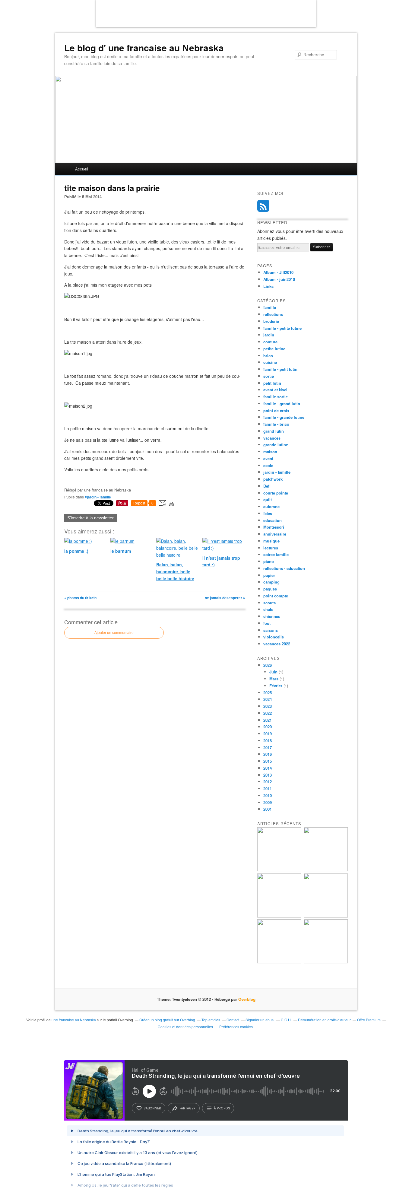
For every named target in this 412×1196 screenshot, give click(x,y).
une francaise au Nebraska (74, 1019)
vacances (271, 438)
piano (268, 561)
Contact (233, 1019)
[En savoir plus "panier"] (279, 916)
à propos (222, 1108)
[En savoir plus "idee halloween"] (279, 962)
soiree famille (276, 554)
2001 (267, 809)
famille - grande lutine (283, 417)
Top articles (210, 1019)
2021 (267, 720)
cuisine (270, 362)
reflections (273, 314)
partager (187, 1108)
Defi (267, 486)
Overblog (246, 999)
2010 (267, 795)
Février (275, 686)
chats (268, 609)
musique (271, 541)
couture (270, 342)
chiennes (271, 616)
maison (270, 451)
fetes (267, 513)
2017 (267, 747)
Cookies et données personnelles (185, 1026)
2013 (267, 775)
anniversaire (274, 534)
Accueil (81, 169)
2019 (267, 733)
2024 (267, 699)
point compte (275, 596)
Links (268, 286)
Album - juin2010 (279, 279)
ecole (268, 465)
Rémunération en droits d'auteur (324, 1019)
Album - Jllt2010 (278, 272)
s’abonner (152, 1108)
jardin (268, 335)
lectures (270, 548)
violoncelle (273, 637)
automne (271, 506)
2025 (267, 692)
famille (269, 307)
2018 (267, 740)
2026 (267, 665)
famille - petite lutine (282, 328)
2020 (267, 727)
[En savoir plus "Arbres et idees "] (326, 916)
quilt (267, 499)
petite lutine (274, 348)
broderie (271, 321)
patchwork (273, 479)
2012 (267, 781)
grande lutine (275, 444)
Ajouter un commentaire (114, 633)
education (272, 520)
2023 (267, 706)
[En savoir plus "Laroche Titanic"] (279, 870)
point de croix (276, 410)
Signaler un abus (260, 1019)
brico (268, 355)
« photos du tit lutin (80, 597)
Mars (273, 679)
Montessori (273, 527)
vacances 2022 (276, 644)
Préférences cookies (236, 1026)
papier (269, 575)
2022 (267, 713)
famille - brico (276, 424)
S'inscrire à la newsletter (90, 517)
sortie (268, 376)
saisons (270, 630)
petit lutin (272, 383)
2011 (267, 788)
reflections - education (284, 568)
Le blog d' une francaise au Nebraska (144, 47)
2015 (267, 761)
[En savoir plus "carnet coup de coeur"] (326, 870)
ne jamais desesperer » (225, 597)
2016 (267, 754)
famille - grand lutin (281, 403)
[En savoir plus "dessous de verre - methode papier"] (326, 962)
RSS (263, 206)
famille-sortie (275, 396)
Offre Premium (369, 1019)
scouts (269, 603)
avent (268, 458)
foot (267, 623)
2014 (267, 768)
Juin (273, 672)
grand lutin (273, 431)
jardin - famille (276, 472)
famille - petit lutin (280, 369)
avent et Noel (275, 390)
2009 (267, 802)
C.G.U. (286, 1019)
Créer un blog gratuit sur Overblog (167, 1019)
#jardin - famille (98, 497)
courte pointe (275, 493)
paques (270, 589)
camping (271, 582)
